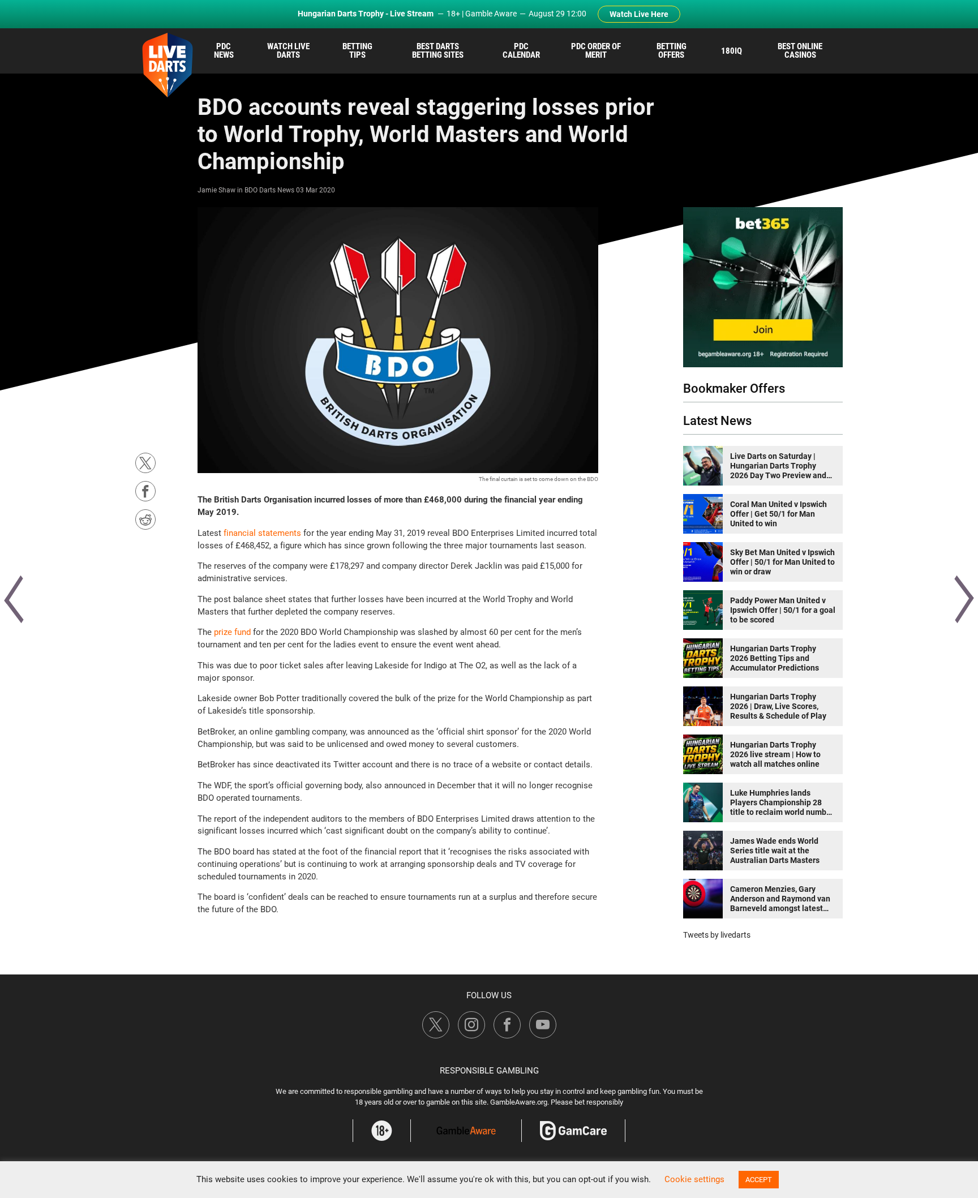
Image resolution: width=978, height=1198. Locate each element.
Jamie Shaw (216, 190)
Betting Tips (357, 50)
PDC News (224, 50)
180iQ (731, 51)
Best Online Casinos (800, 50)
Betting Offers (672, 50)
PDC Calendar (521, 50)
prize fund (232, 632)
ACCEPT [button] (758, 1179)
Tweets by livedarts (716, 934)
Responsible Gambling (489, 1071)
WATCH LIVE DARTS (288, 50)
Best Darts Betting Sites (438, 50)
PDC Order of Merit (596, 50)
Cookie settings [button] (694, 1179)
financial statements (262, 533)
